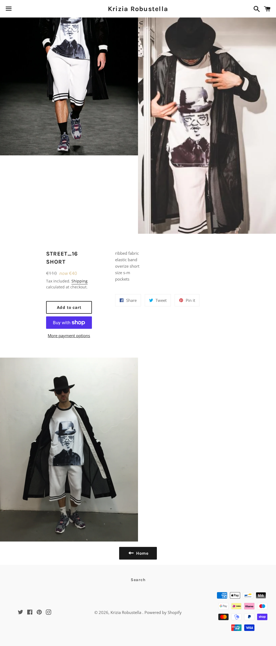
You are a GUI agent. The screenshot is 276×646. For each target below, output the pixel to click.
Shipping (79, 281)
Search (138, 579)
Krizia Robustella (138, 9)
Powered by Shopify (163, 612)
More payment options (69, 335)
